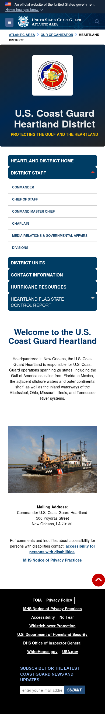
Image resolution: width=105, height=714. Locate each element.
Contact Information (37, 275)
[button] (24, 10)
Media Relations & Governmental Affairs (50, 236)
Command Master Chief (33, 211)
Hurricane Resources (38, 287)
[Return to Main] (98, 583)
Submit (74, 690)
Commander (23, 187)
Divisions (20, 248)
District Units (28, 263)
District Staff (28, 173)
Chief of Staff (25, 199)
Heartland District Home (42, 161)
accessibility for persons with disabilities (62, 548)
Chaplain (20, 223)
